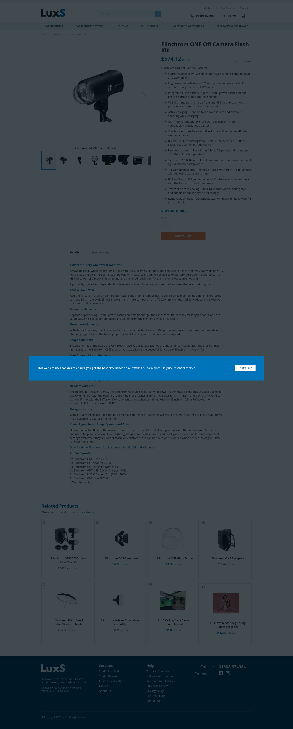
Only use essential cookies (179, 368)
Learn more (152, 368)
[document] (146, 368)
